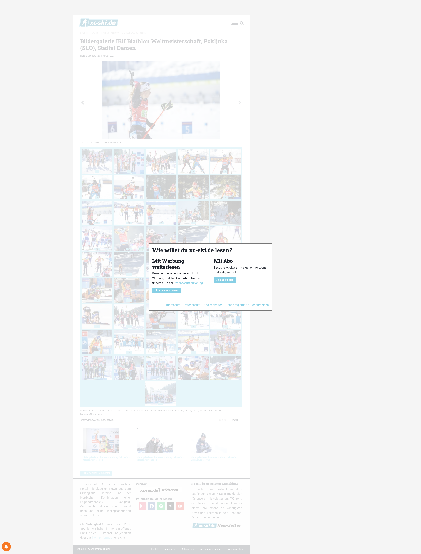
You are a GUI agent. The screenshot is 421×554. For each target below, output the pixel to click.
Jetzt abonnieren (225, 279)
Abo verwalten (213, 305)
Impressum (172, 305)
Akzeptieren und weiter (166, 290)
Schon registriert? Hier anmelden (247, 305)
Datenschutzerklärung (188, 283)
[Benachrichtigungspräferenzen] (6, 546)
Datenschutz (192, 305)
